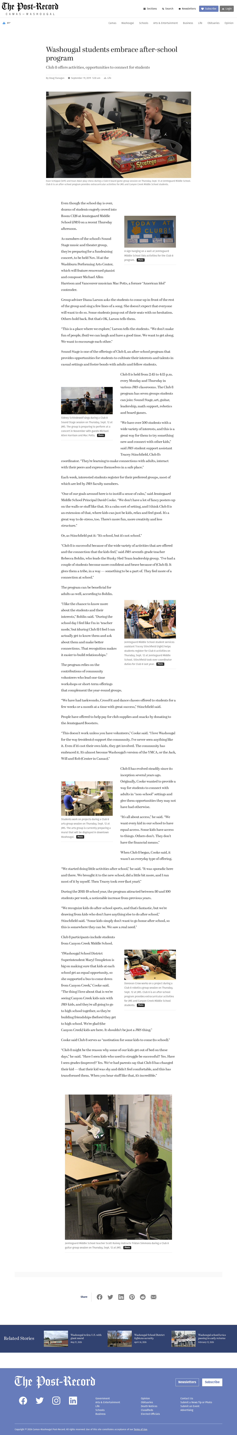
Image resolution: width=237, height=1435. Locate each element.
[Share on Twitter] (110, 1297)
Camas (112, 23)
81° (9, 23)
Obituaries (213, 23)
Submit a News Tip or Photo (196, 1402)
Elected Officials (150, 1413)
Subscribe (210, 8)
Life (200, 23)
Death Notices (149, 1406)
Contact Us (186, 1398)
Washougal (127, 23)
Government (102, 1398)
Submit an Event (189, 1406)
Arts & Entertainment (165, 23)
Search (169, 8)
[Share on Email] (153, 1297)
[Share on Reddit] (143, 1297)
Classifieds (147, 1410)
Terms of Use (140, 1429)
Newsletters (189, 8)
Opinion (229, 23)
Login (229, 8)
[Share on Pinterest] (132, 1297)
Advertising (186, 1410)
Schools (143, 23)
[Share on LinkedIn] (121, 1297)
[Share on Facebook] (99, 1297)
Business (188, 23)
